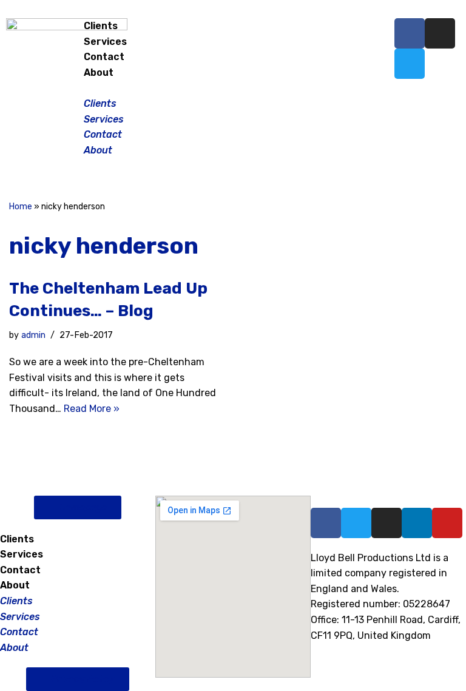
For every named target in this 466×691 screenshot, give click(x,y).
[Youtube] (447, 523)
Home (20, 206)
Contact (104, 56)
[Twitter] (409, 64)
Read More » (92, 408)
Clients (101, 26)
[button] (233, 88)
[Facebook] (409, 33)
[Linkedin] (417, 523)
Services (105, 41)
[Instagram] (440, 33)
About (98, 72)
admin (33, 335)
